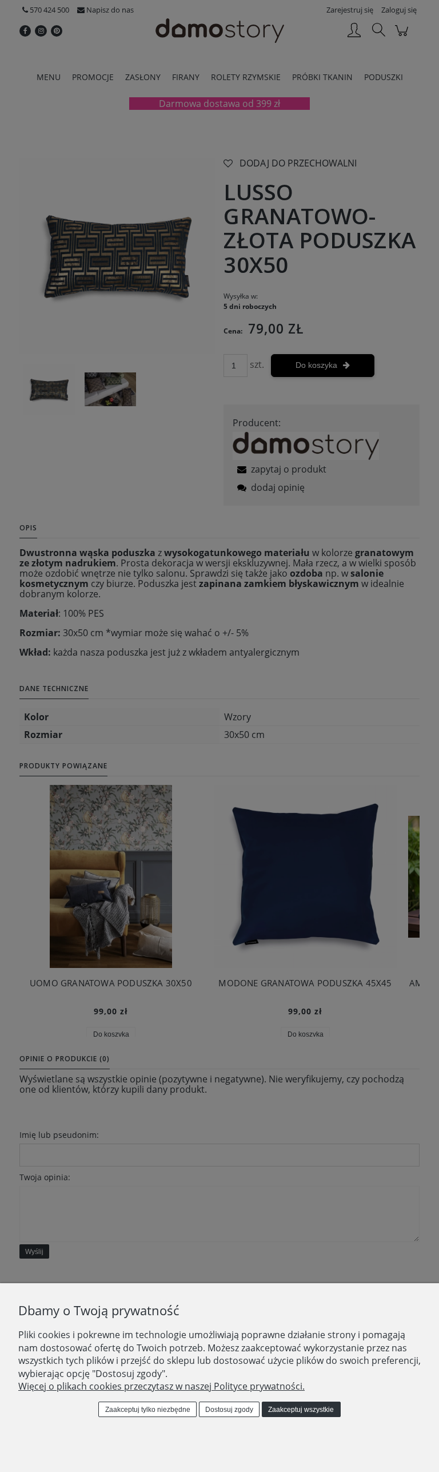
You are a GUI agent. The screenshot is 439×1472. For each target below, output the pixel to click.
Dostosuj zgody (229, 1410)
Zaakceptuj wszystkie (301, 1410)
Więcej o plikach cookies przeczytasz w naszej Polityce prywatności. (161, 1386)
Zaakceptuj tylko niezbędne (147, 1410)
